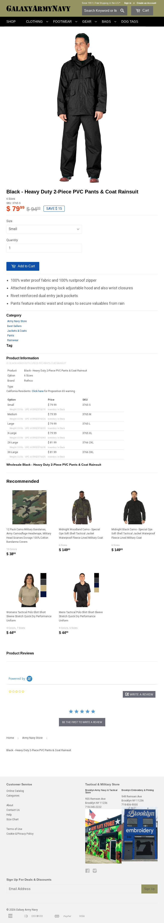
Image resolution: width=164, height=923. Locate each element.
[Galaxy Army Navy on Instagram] (94, 871)
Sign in (127, 3)
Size (9, 221)
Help (9, 814)
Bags (106, 21)
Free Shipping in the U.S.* (107, 3)
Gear (86, 21)
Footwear (62, 21)
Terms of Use (14, 829)
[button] (139, 694)
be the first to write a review (82, 722)
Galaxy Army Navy (27, 909)
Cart (145, 10)
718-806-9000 (130, 804)
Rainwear (12, 340)
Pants (10, 335)
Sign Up (149, 888)
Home (10, 737)
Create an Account (146, 3)
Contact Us (13, 810)
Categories (12, 795)
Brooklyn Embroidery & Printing (138, 790)
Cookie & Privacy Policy (20, 833)
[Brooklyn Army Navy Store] (103, 862)
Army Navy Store (17, 321)
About (9, 805)
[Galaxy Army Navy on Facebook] (87, 871)
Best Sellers (14, 326)
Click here (38, 391)
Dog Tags (129, 21)
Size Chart (12, 819)
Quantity (12, 240)
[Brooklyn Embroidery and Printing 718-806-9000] (140, 860)
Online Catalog (15, 790)
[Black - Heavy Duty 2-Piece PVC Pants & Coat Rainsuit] (82, 108)
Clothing (34, 21)
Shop (11, 21)
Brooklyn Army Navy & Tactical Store (101, 791)
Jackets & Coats (17, 330)
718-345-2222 (93, 807)
